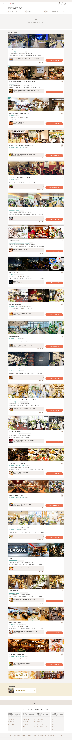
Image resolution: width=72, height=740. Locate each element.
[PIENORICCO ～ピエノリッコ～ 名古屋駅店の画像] (36, 168)
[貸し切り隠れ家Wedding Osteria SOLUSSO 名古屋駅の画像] (36, 73)
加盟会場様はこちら (36, 735)
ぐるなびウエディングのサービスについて (50, 735)
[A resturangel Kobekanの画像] (36, 232)
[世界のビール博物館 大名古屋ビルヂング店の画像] (36, 104)
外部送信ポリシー (30, 735)
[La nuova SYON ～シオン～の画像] (36, 359)
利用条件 (18, 735)
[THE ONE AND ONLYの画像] (36, 264)
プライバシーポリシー (24, 735)
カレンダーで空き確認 (55, 60)
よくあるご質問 (59, 735)
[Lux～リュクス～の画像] (36, 41)
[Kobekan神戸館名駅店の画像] (36, 582)
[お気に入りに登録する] (62, 50)
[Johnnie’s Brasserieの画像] (36, 327)
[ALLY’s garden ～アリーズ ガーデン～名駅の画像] (36, 518)
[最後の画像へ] (63, 41)
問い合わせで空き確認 (55, 187)
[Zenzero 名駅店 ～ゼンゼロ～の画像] (36, 614)
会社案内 (11, 735)
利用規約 (15, 735)
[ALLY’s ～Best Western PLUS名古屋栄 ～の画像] (36, 200)
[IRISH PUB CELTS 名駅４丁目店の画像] (36, 645)
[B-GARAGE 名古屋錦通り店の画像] (36, 423)
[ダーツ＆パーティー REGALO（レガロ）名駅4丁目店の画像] (36, 136)
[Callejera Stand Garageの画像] (36, 550)
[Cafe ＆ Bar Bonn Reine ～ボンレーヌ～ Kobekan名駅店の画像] (36, 391)
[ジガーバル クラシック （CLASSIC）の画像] (36, 454)
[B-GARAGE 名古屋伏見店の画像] (36, 295)
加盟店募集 (41, 735)
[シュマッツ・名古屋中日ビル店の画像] (36, 486)
